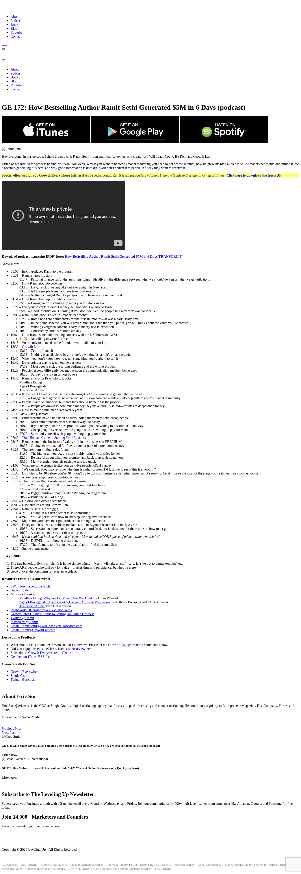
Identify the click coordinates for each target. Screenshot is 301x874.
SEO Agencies (29, 864)
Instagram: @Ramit (24, 622)
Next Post (8, 732)
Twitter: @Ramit (22, 618)
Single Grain (19, 675)
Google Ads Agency (209, 864)
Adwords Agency (184, 864)
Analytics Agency (117, 864)
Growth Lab (30, 347)
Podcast (16, 20)
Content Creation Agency (271, 864)
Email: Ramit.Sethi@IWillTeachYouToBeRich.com (46, 626)
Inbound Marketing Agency (87, 864)
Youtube (16, 32)
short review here (80, 649)
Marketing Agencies (105, 868)
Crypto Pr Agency (79, 868)
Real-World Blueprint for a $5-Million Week (41, 610)
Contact (16, 36)
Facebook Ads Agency (54, 864)
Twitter (126, 645)
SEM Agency (139, 864)
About (15, 16)
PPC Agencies (163, 868)
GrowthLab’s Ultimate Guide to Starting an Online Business (52, 614)
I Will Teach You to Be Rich (30, 586)
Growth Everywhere (25, 671)
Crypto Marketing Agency (136, 868)
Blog (14, 28)
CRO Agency (9, 864)
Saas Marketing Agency (239, 864)
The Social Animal (32, 606)
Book (14, 24)
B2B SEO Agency (160, 864)
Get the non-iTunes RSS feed (31, 657)
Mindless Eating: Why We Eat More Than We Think (56, 598)
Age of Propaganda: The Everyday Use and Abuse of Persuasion (64, 602)
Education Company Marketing (46, 868)
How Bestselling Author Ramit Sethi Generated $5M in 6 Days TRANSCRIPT (123, 256)
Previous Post (11, 728)
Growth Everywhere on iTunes (49, 653)
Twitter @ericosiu (23, 679)
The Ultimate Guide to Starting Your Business (54, 438)
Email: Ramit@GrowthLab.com (33, 630)
